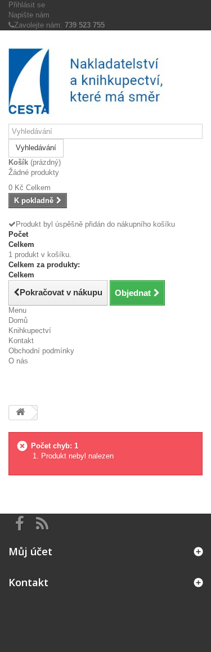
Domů (18, 320)
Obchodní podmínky (41, 351)
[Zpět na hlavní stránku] (20, 413)
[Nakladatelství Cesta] (105, 81)
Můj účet (30, 551)
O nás (18, 361)
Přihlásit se (26, 5)
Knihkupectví (29, 330)
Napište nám (29, 15)
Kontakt (21, 340)
